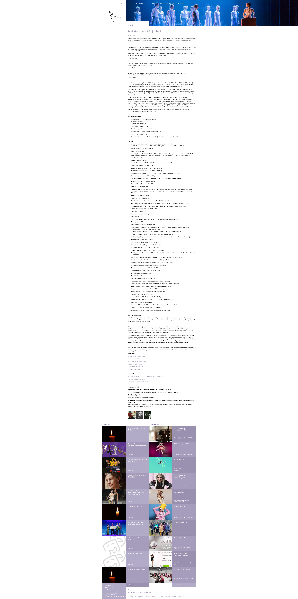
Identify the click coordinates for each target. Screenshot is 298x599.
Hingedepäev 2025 (180, 522)
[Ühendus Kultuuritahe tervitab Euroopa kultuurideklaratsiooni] (114, 449)
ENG (121, 3)
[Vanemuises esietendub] (160, 496)
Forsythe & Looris (179, 506)
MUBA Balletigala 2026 (181, 444)
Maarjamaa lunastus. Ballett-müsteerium (140, 382)
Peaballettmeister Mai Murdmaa (137, 361)
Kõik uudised (132, 585)
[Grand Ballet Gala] (160, 543)
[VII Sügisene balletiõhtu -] (160, 559)
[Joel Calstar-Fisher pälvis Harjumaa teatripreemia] (114, 528)
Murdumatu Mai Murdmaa (135, 366)
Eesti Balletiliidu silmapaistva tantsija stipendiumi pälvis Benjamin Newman (137, 492)
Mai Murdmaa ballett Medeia (136, 379)
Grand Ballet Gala (179, 538)
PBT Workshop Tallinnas (182, 569)
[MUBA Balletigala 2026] (160, 449)
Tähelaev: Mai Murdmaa (135, 364)
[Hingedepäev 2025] (160, 528)
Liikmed (154, 3)
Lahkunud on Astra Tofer (135, 506)
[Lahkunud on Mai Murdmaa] (114, 575)
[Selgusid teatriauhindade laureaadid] (114, 543)
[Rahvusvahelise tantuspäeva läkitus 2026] (114, 481)
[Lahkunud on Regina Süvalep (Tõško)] (114, 434)
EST (118, 3)
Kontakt (181, 3)
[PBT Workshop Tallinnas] (160, 575)
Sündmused (140, 3)
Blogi (174, 3)
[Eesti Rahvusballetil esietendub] (160, 481)
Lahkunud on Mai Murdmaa (136, 569)
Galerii (168, 3)
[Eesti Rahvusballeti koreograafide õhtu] (160, 434)
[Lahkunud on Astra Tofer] (114, 512)
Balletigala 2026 (179, 459)
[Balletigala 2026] (160, 465)
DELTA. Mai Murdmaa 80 (135, 369)
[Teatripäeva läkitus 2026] (114, 559)
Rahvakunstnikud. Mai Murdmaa (137, 359)
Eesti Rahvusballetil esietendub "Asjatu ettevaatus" (180, 477)
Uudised (131, 3)
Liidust (148, 3)
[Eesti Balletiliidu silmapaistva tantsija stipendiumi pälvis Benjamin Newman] (114, 496)
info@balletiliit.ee (114, 593)
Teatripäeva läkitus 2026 (135, 553)
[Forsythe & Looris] (160, 512)
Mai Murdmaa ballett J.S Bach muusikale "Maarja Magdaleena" (146, 376)
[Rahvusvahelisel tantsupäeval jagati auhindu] (114, 465)
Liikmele (161, 3)
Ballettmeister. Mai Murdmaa (136, 356)
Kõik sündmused (180, 585)
